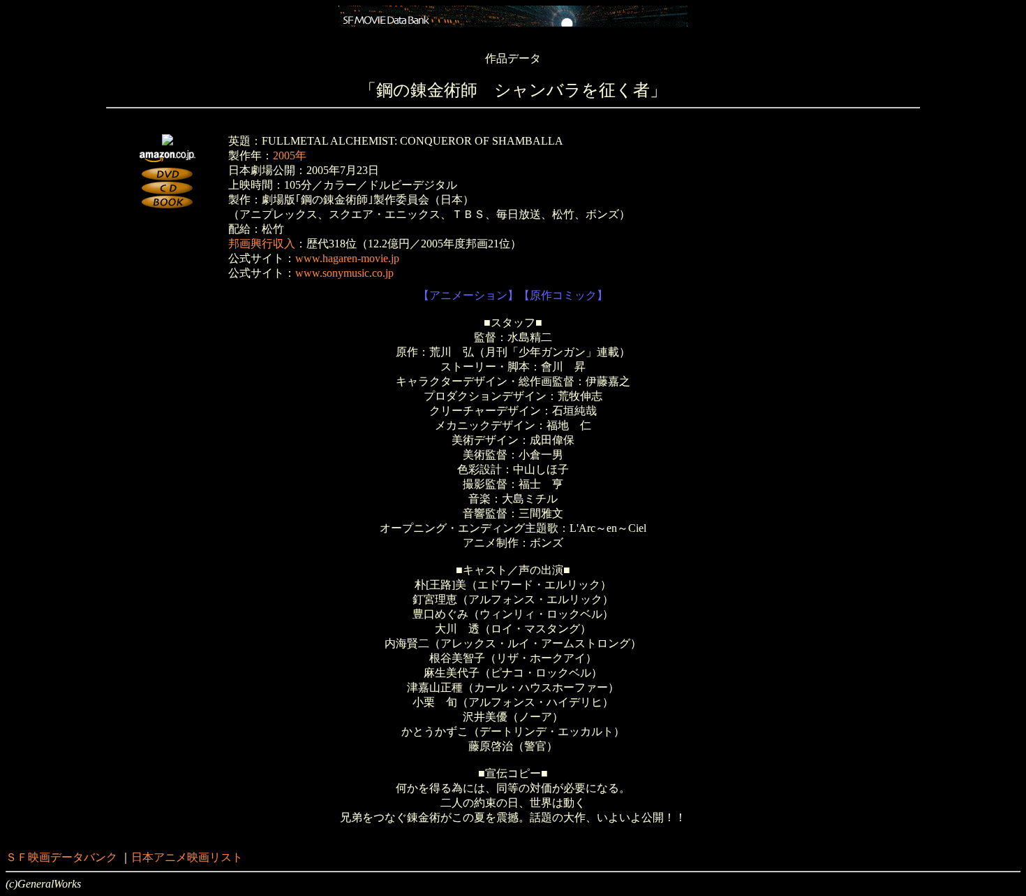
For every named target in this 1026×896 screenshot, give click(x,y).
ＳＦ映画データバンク (61, 857)
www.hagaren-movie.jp (347, 258)
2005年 (289, 155)
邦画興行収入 (261, 244)
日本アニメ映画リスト (187, 857)
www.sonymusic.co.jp (344, 273)
